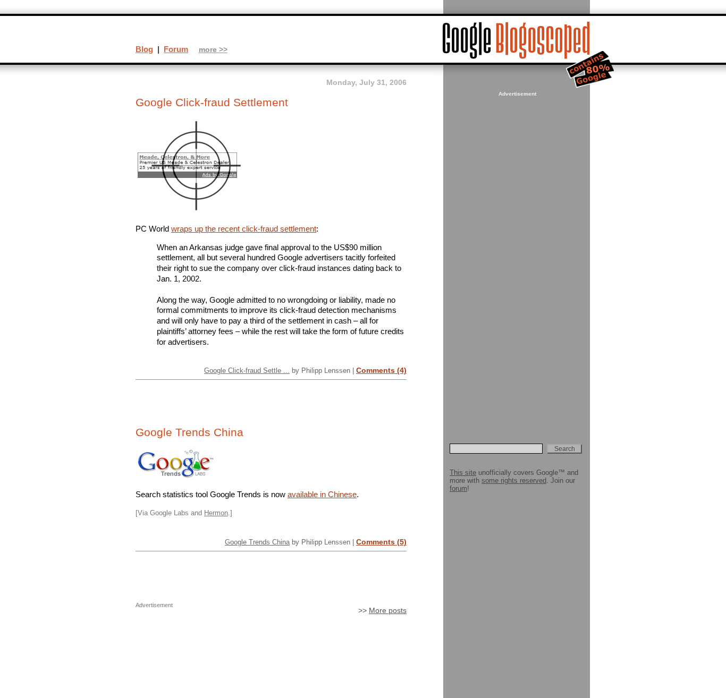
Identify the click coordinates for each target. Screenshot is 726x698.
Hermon (216, 513)
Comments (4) (381, 370)
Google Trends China (189, 432)
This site (463, 472)
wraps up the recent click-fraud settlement (243, 228)
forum (458, 488)
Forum (176, 49)
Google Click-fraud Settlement (212, 102)
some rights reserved (514, 480)
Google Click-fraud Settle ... (247, 370)
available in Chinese (322, 494)
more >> (213, 50)
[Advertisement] (516, 258)
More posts (388, 611)
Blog (144, 49)
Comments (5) (381, 542)
